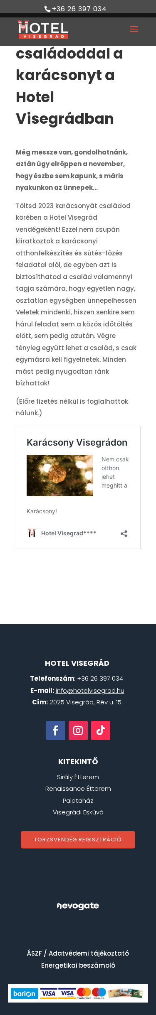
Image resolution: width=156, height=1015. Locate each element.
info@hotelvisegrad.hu (90, 690)
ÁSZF (34, 953)
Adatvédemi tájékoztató (89, 953)
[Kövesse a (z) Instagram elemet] (78, 730)
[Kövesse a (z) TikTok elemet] (100, 730)
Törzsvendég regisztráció (78, 839)
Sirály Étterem (78, 776)
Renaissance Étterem (78, 788)
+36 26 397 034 (79, 9)
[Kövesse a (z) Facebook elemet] (55, 730)
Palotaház (78, 800)
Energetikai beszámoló (78, 965)
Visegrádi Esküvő (78, 812)
